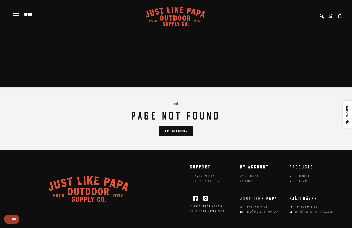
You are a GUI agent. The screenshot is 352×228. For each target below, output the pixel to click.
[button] (321, 16)
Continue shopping (176, 130)
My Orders (248, 181)
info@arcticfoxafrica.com (314, 211)
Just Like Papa (212, 206)
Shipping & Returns (206, 181)
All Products (301, 176)
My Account (249, 176)
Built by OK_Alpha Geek (207, 211)
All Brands (299, 181)
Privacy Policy (202, 176)
